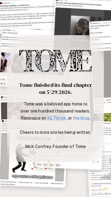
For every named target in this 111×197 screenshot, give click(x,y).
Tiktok (59, 118)
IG (49, 118)
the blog (81, 118)
